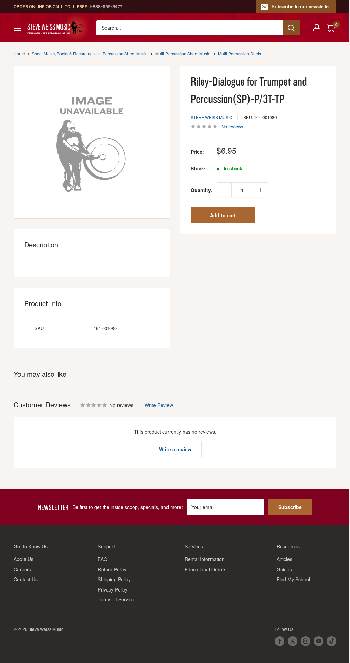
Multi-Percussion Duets (239, 53)
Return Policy (112, 569)
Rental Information (205, 559)
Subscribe (290, 507)
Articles (284, 559)
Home (19, 53)
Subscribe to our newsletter (301, 6)
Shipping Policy (114, 579)
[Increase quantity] (260, 190)
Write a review (175, 449)
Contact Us (26, 579)
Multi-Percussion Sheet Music (182, 53)
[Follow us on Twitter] (292, 641)
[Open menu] (17, 28)
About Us (23, 559)
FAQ (102, 559)
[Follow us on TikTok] (331, 641)
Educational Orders (205, 569)
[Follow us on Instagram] (305, 641)
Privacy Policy (112, 589)
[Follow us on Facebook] (279, 641)
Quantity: (202, 189)
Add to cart (223, 215)
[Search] (291, 27)
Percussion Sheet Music (125, 53)
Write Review (159, 405)
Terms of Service (116, 599)
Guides (284, 569)
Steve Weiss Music (211, 117)
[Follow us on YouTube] (318, 641)
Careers (22, 569)
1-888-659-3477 (106, 6)
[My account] (316, 27)
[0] (330, 28)
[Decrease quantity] (224, 190)
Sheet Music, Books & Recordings (63, 53)
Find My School (293, 579)
